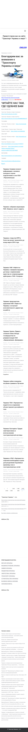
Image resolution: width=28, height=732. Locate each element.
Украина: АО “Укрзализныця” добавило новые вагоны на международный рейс (12, 671)
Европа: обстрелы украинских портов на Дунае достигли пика (12, 719)
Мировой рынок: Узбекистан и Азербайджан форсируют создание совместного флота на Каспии (13, 652)
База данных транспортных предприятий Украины (13, 500)
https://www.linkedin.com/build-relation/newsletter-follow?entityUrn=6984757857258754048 (12, 148)
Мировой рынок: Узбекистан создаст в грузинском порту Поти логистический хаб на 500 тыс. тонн (13, 703)
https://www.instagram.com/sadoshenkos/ (11, 155)
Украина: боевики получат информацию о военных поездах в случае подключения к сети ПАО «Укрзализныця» (12, 173)
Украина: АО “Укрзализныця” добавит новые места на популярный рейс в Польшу (13, 699)
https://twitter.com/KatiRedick (18, 131)
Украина (5, 180)
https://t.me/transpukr (21, 124)
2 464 (6, 490)
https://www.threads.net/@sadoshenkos (10, 161)
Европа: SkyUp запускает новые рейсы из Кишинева (13, 706)
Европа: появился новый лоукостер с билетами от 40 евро (13, 675)
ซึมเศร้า (3, 163)
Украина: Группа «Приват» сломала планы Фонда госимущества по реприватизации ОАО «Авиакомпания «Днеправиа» (13, 336)
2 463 (22, 488)
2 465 (11, 490)
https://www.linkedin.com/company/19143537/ (12, 143)
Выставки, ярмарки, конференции (9, 513)
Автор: (15, 180)
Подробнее (6, 374)
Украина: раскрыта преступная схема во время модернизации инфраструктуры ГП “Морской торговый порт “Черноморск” (12, 686)
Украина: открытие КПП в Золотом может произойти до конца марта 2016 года (13, 240)
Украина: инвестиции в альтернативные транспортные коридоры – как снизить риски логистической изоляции (12, 635)
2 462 (18, 488)
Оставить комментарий (14, 182)
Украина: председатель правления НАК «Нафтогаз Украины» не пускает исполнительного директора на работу (13, 306)
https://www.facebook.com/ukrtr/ (9, 114)
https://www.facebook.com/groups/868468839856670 (14, 118)
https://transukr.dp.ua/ (21, 136)
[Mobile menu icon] (25, 31)
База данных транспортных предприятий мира (12, 508)
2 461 (13, 488)
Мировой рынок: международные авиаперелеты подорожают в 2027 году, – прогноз (13, 691)
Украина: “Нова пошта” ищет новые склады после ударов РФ (13, 644)
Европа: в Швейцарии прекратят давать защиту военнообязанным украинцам (12, 695)
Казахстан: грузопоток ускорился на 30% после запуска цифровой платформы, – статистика (12, 648)
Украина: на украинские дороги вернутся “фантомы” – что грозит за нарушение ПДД (13, 709)
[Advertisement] (14, 14)
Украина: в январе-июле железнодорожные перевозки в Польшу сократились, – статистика (12, 663)
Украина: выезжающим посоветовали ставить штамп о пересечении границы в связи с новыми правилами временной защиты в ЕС (13, 680)
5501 (18, 490)
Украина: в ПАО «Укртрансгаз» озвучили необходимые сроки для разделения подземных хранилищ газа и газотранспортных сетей (13, 463)
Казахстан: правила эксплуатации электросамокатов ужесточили (9, 640)
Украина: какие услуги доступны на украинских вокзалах (12, 667)
